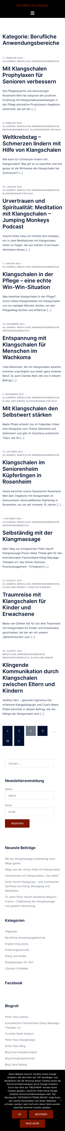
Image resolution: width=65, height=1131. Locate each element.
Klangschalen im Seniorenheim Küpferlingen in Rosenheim (23, 472)
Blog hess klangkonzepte (21, 1052)
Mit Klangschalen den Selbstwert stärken (30, 411)
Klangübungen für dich (45, 129)
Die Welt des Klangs (32, 5)
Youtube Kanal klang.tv (19, 1033)
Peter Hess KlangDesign (20, 1039)
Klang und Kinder (13, 401)
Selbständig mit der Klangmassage (27, 535)
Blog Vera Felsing (16, 1064)
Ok (19, 1114)
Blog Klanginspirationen (20, 1058)
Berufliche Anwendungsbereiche (38, 61)
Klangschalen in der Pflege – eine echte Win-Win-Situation (27, 280)
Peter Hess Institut (16, 1017)
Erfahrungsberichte (15, 129)
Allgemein (9, 61)
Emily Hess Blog (15, 1046)
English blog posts (16, 943)
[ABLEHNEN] (60, 1100)
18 (7, 741)
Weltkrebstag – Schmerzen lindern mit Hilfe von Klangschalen (31, 143)
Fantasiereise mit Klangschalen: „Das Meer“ (32, 875)
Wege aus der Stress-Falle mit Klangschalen (32, 869)
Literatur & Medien (38, 587)
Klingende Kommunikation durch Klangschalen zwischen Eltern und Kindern (30, 678)
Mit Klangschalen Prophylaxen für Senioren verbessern (29, 75)
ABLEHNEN (41, 1114)
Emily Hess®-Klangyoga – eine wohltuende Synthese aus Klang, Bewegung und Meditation (32, 886)
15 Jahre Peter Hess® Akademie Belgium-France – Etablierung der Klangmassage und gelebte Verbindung (31, 901)
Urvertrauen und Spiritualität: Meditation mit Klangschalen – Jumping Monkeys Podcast (32, 214)
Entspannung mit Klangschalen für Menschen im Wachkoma (24, 348)
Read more (32, 1123)
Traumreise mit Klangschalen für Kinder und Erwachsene (24, 604)
